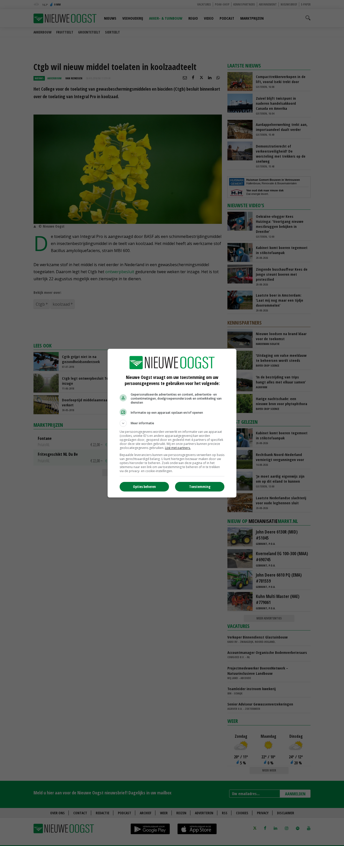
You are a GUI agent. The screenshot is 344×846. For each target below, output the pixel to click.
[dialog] (172, 423)
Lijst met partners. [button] (178, 448)
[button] (172, 423)
